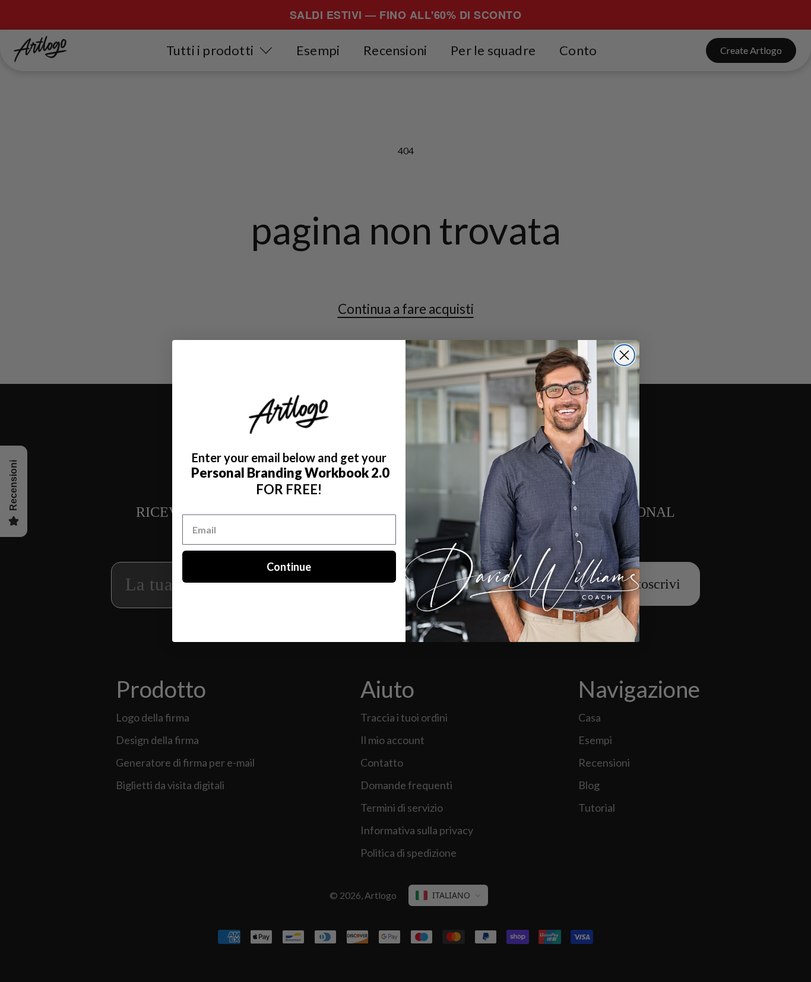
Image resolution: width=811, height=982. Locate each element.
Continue (289, 566)
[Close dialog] (624, 355)
